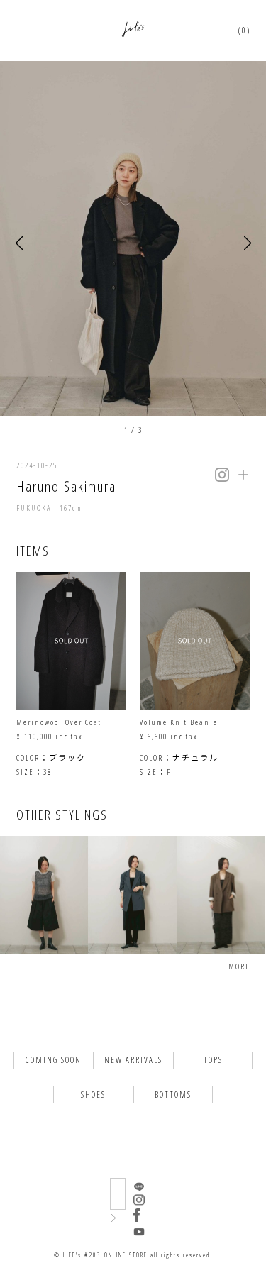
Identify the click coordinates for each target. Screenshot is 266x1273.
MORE (239, 966)
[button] (18, 243)
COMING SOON (54, 1060)
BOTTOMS (173, 1095)
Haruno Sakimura (66, 486)
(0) (244, 30)
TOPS (213, 1060)
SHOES (93, 1095)
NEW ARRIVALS (133, 1060)
